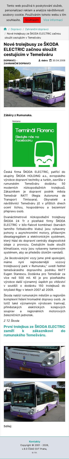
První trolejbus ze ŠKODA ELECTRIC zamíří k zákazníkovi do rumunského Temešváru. (34, 331)
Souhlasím (32, 20)
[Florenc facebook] (34, 144)
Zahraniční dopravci (36, 29)
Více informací (53, 20)
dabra (43, 60)
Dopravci (16, 29)
